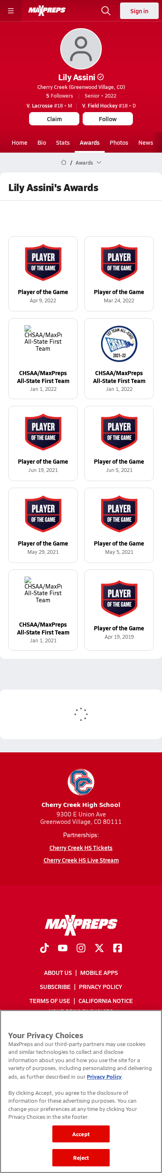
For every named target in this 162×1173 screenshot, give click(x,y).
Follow (108, 119)
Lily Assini (77, 77)
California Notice (106, 1000)
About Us (58, 972)
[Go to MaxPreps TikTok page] (44, 949)
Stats (63, 142)
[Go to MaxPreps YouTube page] (63, 949)
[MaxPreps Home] (47, 10)
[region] (81, 1091)
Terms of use (49, 1000)
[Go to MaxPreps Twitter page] (99, 949)
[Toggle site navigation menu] (11, 11)
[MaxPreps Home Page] (64, 162)
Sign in (139, 11)
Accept (81, 1134)
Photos (119, 142)
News (145, 142)
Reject (81, 1157)
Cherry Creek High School (81, 804)
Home (19, 142)
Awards (90, 142)
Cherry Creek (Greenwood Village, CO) (81, 86)
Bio (41, 142)
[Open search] (106, 11)
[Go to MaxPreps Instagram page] (81, 949)
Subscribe (55, 986)
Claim (54, 119)
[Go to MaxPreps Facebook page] (118, 949)
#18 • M (49, 105)
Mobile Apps (99, 972)
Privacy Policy (100, 986)
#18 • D (109, 105)
